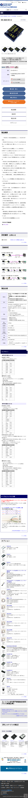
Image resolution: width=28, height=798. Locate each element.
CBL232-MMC (9, 629)
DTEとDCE (5, 224)
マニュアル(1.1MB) (16, 82)
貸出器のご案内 (10, 781)
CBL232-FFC (9, 638)
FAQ (20, 2)
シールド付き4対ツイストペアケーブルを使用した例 (12, 507)
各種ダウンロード (13, 785)
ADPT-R (8, 686)
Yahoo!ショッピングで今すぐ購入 (14, 102)
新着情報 (22, 787)
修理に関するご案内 (5, 783)
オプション (13, 122)
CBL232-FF (9, 613)
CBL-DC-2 (9, 678)
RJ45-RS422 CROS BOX (12, 646)
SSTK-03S (9, 546)
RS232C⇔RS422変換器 (12, 16)
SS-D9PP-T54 (9, 654)
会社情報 (3, 787)
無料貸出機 (14, 93)
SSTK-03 (8, 554)
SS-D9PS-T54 (9, 662)
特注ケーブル (9, 598)
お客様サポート (21, 785)
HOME (1, 16)
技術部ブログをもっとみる (22, 715)
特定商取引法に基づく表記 (19, 781)
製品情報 (5, 16)
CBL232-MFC (9, 621)
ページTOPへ (24, 242)
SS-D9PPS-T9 (9, 670)
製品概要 (13, 109)
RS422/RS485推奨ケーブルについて (19, 530)
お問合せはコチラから (15, 768)
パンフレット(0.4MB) (16, 79)
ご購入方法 (3, 781)
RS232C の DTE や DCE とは (8, 709)
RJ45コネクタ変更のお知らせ (17, 239)
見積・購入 (14, 89)
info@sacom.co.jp (5, 794)
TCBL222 (8, 589)
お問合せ (24, 2)
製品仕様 (13, 118)
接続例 (14, 114)
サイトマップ (15, 2)
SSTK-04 (8, 562)
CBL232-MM (9, 605)
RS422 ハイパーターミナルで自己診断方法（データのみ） (13, 713)
